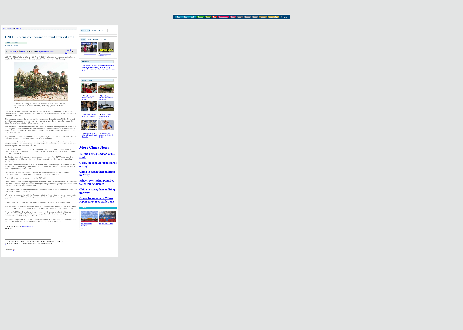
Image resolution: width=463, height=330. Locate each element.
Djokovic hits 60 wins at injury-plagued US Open (89, 135)
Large (39, 51)
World (192, 17)
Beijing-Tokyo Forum (106, 224)
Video (239, 17)
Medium (45, 51)
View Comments (27, 226)
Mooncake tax (92, 69)
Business (200, 17)
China (185, 17)
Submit (7, 245)
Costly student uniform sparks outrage (88, 97)
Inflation (90, 67)
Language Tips (273, 17)
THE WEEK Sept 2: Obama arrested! (104, 54)
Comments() (13, 51)
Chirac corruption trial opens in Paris (89, 115)
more (81, 228)
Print (23, 51)
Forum (255, 17)
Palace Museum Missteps (86, 224)
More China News (94, 147)
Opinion (247, 17)
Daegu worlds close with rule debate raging (106, 135)
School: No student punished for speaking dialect (96, 182)
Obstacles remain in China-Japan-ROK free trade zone (96, 200)
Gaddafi (94, 65)
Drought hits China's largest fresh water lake (106, 97)
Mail (30, 51)
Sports (208, 17)
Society (18, 28)
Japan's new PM (99, 67)
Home (178, 17)
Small (52, 51)
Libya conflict (86, 65)
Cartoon (263, 17)
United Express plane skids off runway (105, 116)
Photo (233, 17)
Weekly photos (103, 69)
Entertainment (223, 17)
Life (214, 17)
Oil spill (100, 65)
